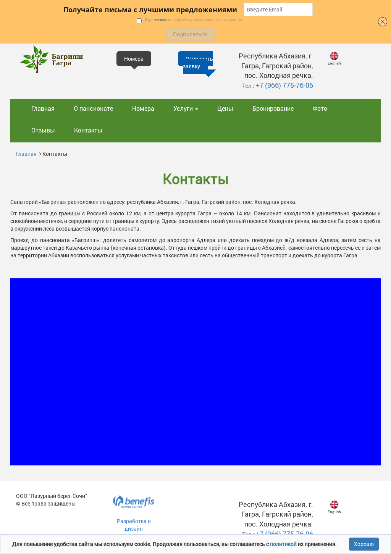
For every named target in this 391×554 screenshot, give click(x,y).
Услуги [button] (183, 108)
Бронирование (273, 108)
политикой (284, 544)
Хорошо (364, 544)
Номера (143, 108)
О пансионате (93, 108)
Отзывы (43, 130)
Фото (320, 108)
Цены (225, 108)
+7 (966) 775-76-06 (284, 85)
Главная (43, 108)
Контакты (88, 130)
